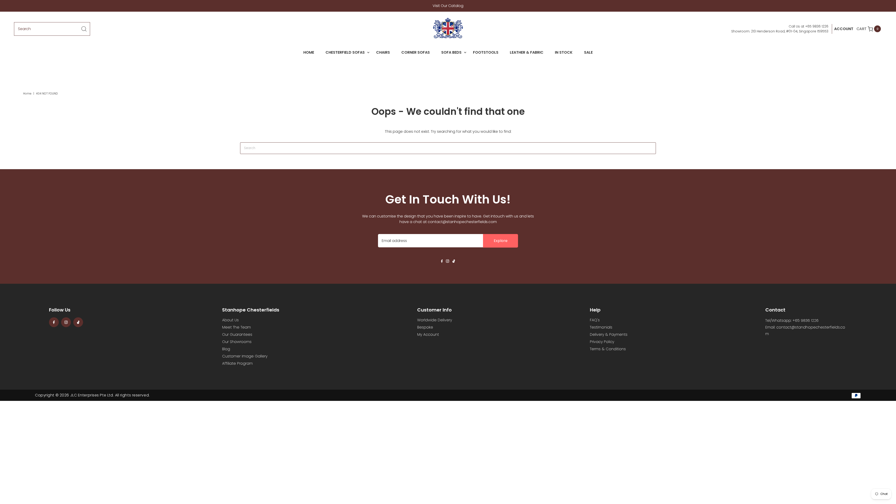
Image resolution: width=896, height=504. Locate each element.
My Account (428, 334)
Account (843, 29)
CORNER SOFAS (415, 52)
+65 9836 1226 (816, 26)
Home (27, 93)
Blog (226, 349)
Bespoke (425, 327)
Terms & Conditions (608, 349)
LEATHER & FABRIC (526, 52)
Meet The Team (236, 327)
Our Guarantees (237, 334)
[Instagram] (447, 261)
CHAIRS (383, 52)
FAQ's (595, 320)
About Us (230, 320)
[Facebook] (442, 261)
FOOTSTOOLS (485, 52)
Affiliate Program (237, 363)
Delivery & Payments (608, 334)
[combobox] (52, 29)
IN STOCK (564, 52)
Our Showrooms (237, 341)
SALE (588, 52)
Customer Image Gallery (244, 356)
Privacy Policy (602, 341)
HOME (308, 52)
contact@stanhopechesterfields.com (462, 221)
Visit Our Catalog (448, 5)
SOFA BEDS (451, 52)
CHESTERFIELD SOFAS (345, 52)
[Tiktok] (453, 261)
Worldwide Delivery (434, 320)
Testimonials (601, 327)
